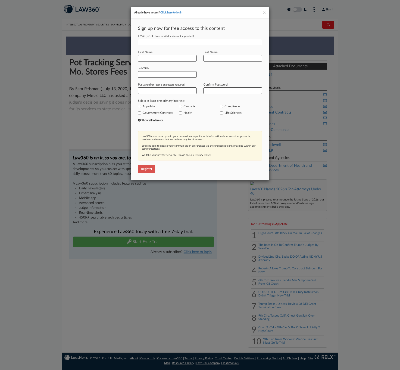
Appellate (149, 106)
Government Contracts (158, 112)
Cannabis (189, 106)
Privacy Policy (203, 155)
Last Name (210, 52)
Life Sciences (233, 112)
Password (161, 84)
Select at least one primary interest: (161, 100)
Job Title (143, 68)
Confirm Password (215, 84)
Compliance (232, 106)
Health (188, 112)
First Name (145, 52)
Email (166, 36)
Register (146, 169)
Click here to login (171, 12)
